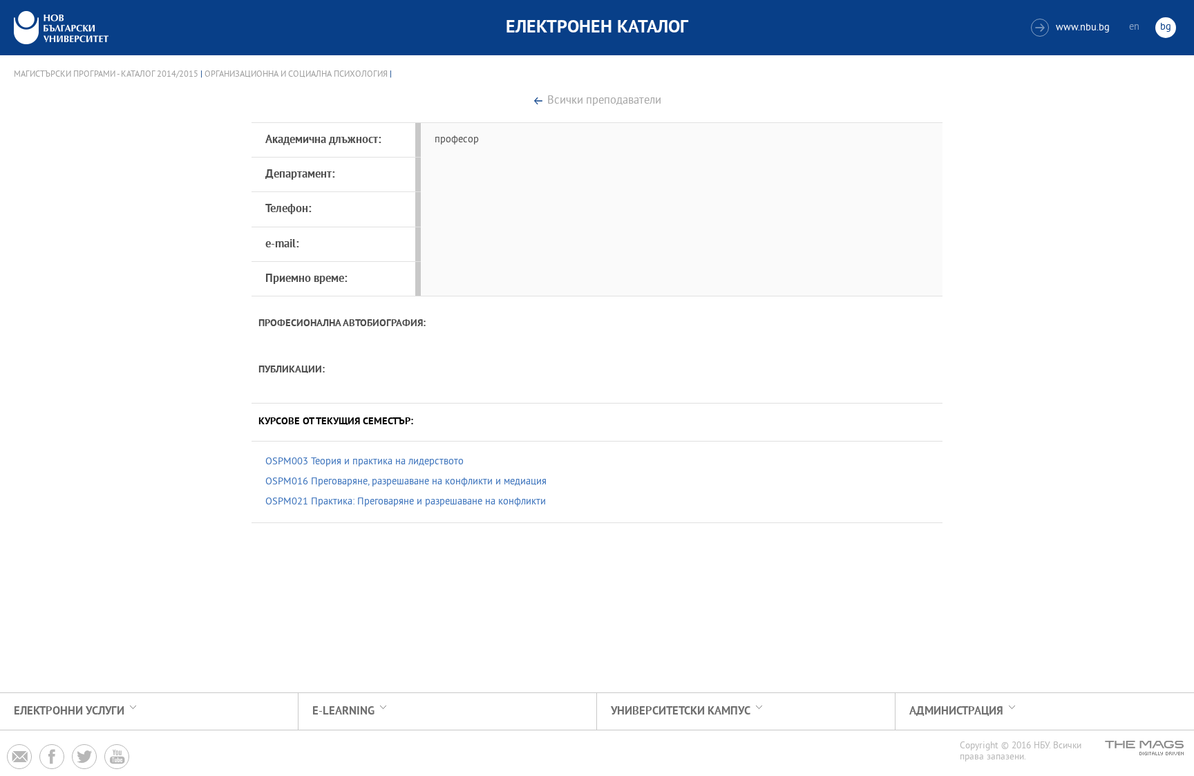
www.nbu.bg (1072, 28)
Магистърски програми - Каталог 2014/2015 (106, 74)
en (1134, 27)
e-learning (343, 711)
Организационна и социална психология (296, 74)
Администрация (956, 711)
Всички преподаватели (604, 101)
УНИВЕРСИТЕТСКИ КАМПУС (680, 711)
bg (1165, 27)
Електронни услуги (69, 711)
